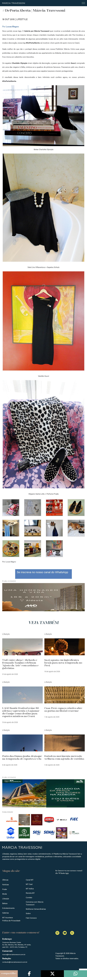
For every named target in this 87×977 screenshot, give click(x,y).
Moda (4, 894)
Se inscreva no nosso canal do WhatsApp (42, 572)
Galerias (5, 912)
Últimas (5, 879)
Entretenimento (8, 908)
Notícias (5, 884)
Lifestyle (5, 898)
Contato (29, 897)
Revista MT (30, 893)
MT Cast (29, 884)
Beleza (4, 903)
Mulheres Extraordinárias (36, 909)
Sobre (28, 913)
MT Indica (30, 888)
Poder (4, 889)
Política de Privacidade (11, 920)
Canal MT (29, 879)
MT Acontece (7, 917)
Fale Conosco (31, 918)
